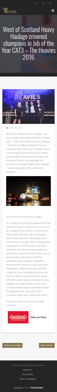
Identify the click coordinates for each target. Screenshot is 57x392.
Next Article (47, 345)
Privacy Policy (28, 374)
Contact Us (27, 369)
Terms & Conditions (27, 379)
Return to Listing (12, 345)
